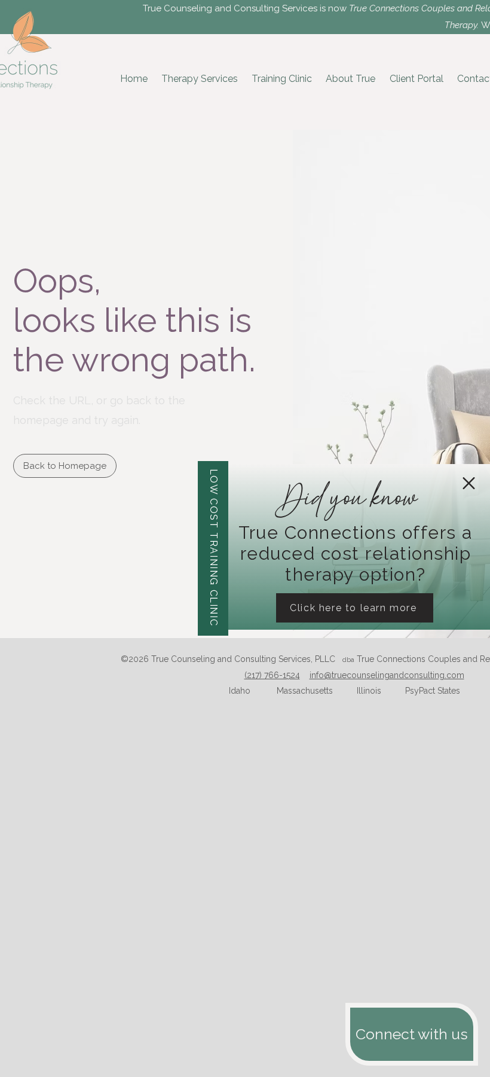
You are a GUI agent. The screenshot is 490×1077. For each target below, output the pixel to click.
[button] (468, 483)
